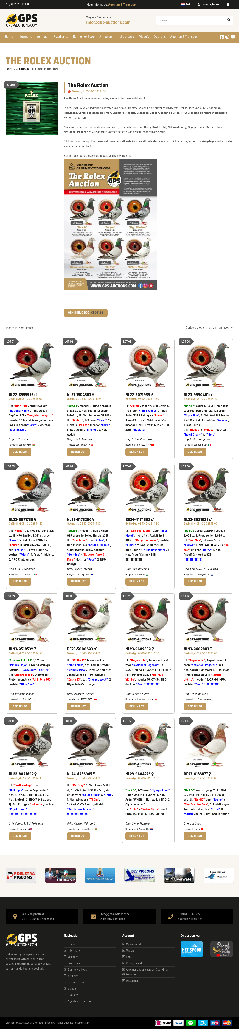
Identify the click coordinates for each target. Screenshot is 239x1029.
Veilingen (43, 36)
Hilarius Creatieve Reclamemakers (73, 1023)
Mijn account (133, 944)
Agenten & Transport (184, 36)
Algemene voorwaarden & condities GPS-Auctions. (145, 972)
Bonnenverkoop (84, 36)
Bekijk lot (20, 451)
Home (9, 36)
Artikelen (105, 36)
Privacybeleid (134, 963)
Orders (130, 950)
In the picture (126, 36)
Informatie (25, 36)
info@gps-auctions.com (108, 22)
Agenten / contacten (112, 918)
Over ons (160, 36)
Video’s (144, 36)
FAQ (128, 956)
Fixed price (61, 36)
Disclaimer (132, 980)
